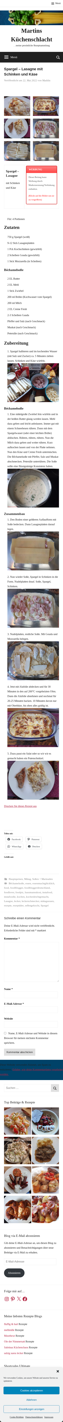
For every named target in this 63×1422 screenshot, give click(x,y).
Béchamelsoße (16, 883)
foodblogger (16, 887)
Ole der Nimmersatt (14, 1341)
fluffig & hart (11, 1324)
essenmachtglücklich (43, 883)
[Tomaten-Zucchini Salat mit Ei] (45, 1121)
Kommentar (12, 938)
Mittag (27, 879)
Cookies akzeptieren (31, 1390)
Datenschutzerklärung (34, 1417)
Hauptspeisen (16, 879)
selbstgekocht (32, 905)
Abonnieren (14, 1272)
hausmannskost (33, 892)
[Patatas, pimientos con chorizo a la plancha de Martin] (45, 1210)
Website (8, 1018)
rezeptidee (18, 905)
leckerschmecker (30, 901)
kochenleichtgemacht (37, 896)
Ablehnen (31, 1399)
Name (8, 989)
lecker (17, 901)
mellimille (9, 1330)
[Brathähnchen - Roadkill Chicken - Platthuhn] (17, 1210)
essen (28, 883)
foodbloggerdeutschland (37, 887)
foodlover (9, 892)
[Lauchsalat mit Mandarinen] (17, 1121)
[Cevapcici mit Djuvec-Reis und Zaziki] (17, 1180)
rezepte (8, 905)
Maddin (46, 80)
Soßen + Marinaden (42, 879)
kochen (21, 896)
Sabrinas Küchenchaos (16, 1347)
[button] (57, 1371)
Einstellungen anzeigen (31, 1409)
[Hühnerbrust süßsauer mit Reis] (45, 1180)
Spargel (45, 905)
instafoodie (10, 896)
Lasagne (8, 901)
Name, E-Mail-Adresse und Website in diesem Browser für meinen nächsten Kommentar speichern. (30, 1038)
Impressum (48, 1417)
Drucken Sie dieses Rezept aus (20, 806)
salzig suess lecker (13, 1353)
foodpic (19, 892)
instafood (47, 892)
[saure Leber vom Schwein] (45, 1151)
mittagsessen (47, 901)
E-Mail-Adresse (14, 1003)
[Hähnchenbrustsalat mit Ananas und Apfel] (17, 1151)
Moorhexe (9, 1335)
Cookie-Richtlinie (17, 1417)
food (6, 887)
